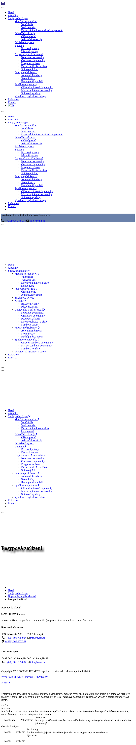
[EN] (9, 209)
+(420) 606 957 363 (15, 641)
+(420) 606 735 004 (15, 637)
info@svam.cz (37, 220)
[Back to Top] (3, 3)
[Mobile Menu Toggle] (2, 111)
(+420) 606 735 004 (15, 220)
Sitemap (5, 682)
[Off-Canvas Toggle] (2, 7)
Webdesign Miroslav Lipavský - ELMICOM (24, 676)
